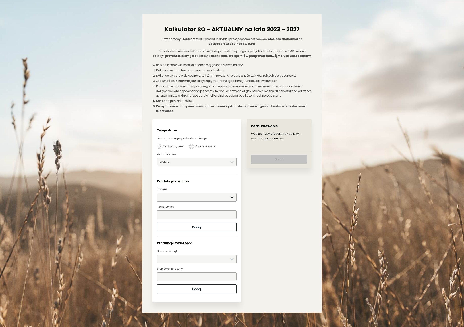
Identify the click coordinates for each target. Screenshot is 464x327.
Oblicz (279, 159)
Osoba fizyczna (173, 146)
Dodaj (196, 227)
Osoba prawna (205, 146)
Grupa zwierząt (167, 251)
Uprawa (162, 189)
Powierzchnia (165, 207)
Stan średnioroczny (170, 269)
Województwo (166, 154)
